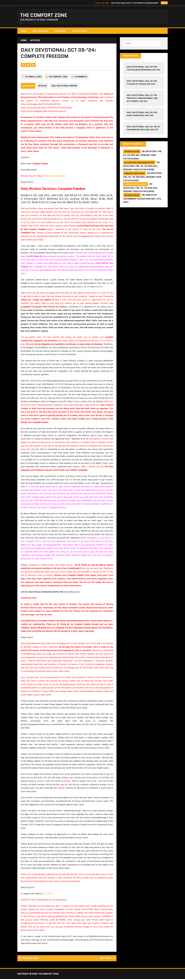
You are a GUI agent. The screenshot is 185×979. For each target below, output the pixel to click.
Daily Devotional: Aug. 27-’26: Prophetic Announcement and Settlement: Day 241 (142, 98)
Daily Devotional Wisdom (64, 85)
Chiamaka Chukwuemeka (136, 184)
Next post (106, 958)
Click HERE (48, 893)
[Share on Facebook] (23, 64)
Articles (42, 85)
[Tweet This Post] (28, 64)
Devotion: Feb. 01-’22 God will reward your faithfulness (142, 155)
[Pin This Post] (33, 64)
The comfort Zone (58, 76)
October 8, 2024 (33, 76)
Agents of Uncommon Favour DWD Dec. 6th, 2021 (142, 198)
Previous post (30, 958)
